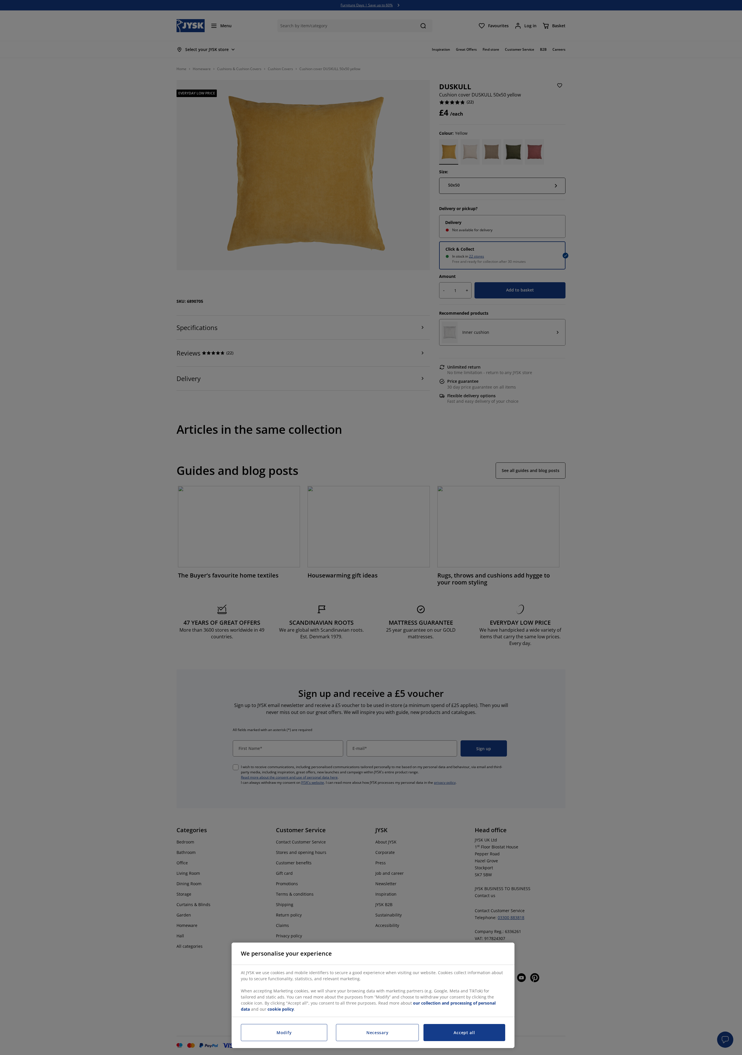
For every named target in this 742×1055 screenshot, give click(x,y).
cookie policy (281, 1009)
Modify (284, 1032)
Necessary (377, 1032)
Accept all (464, 1032)
